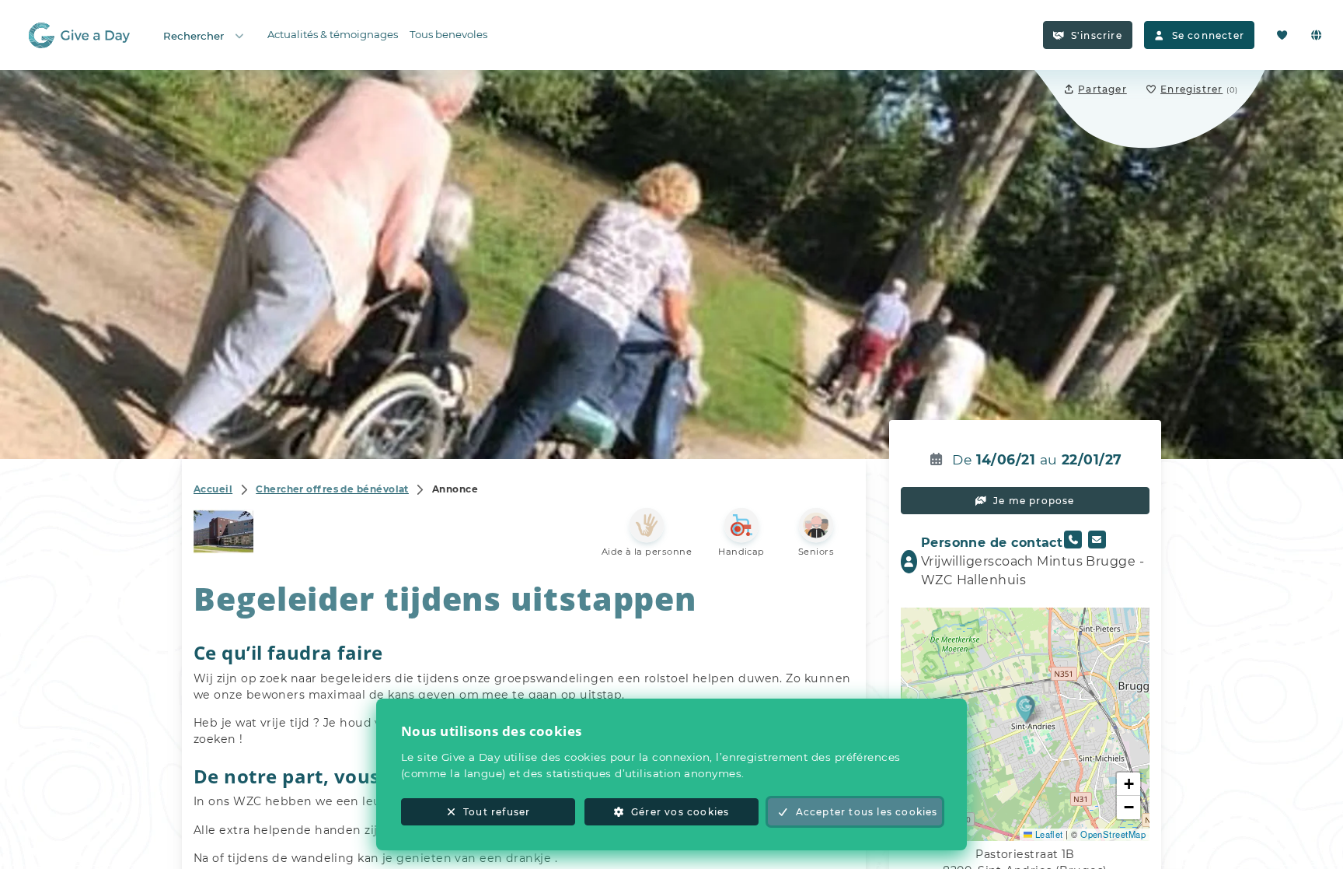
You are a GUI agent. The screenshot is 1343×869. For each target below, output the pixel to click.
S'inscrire (1096, 35)
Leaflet (1047, 834)
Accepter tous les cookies (867, 812)
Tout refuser (496, 812)
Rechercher (193, 36)
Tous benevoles (448, 34)
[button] (1025, 708)
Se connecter (1208, 35)
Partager (1102, 89)
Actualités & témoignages (332, 34)
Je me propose (1034, 500)
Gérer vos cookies (680, 812)
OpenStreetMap (1113, 834)
